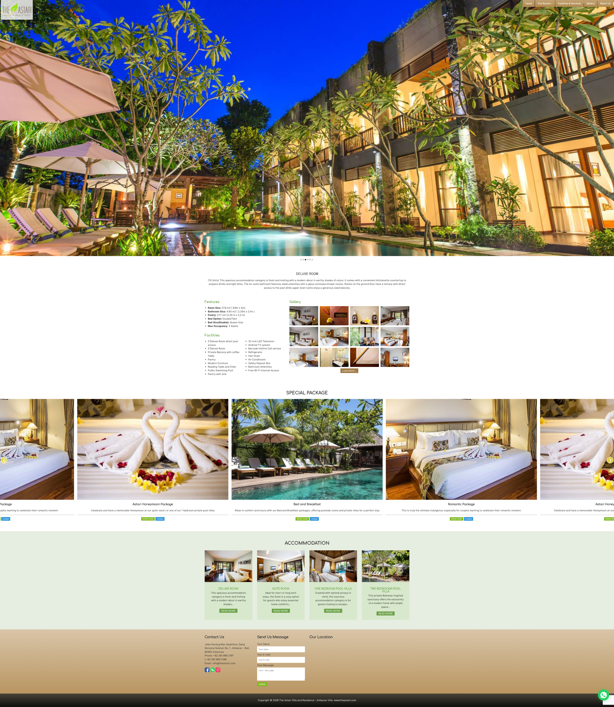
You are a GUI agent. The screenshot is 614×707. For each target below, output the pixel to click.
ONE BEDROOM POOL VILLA (333, 588)
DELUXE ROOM (228, 588)
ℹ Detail (6, 519)
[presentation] (4, 460)
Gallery (590, 3)
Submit (262, 684)
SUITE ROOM (280, 588)
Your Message (265, 665)
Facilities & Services (569, 3)
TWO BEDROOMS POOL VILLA (385, 590)
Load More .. (349, 370)
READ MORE (228, 610)
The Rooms (544, 3)
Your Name (263, 644)
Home (528, 3)
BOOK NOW (148, 519)
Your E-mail (263, 654)
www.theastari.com (345, 700)
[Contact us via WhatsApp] (603, 695)
